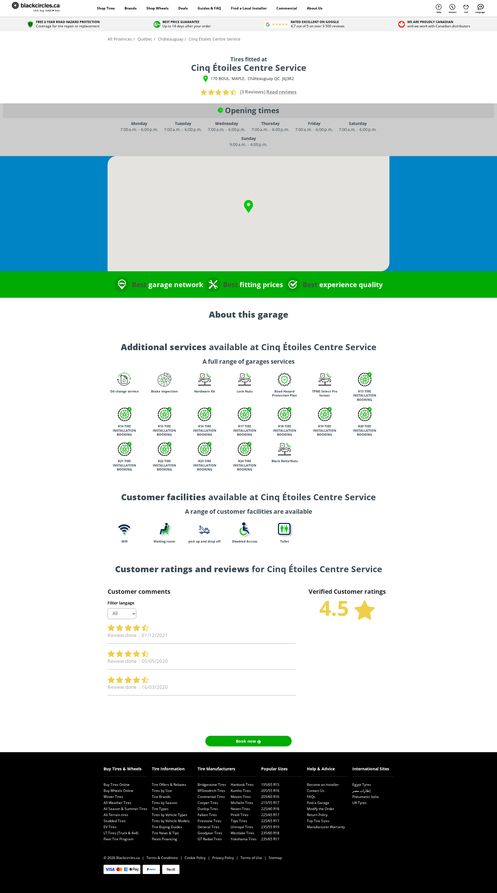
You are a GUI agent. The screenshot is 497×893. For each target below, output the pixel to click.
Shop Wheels (157, 8)
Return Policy (317, 814)
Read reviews (281, 92)
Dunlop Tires (208, 808)
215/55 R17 (270, 802)
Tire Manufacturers (216, 768)
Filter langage (121, 603)
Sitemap (275, 857)
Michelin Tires (242, 802)
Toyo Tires (239, 820)
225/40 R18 (270, 808)
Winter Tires (113, 796)
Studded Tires (115, 820)
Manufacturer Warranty (326, 826)
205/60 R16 (270, 796)
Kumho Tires (241, 790)
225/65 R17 (270, 820)
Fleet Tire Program (118, 839)
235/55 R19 (270, 826)
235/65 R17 (270, 839)
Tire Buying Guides (167, 826)
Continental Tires (211, 796)
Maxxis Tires (241, 796)
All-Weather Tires (117, 802)
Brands (131, 8)
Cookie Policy (195, 857)
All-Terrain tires (116, 814)
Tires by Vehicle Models (171, 820)
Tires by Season (164, 802)
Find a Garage (318, 802)
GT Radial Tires (210, 839)
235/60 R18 (270, 833)
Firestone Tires (209, 820)
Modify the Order (320, 808)
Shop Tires (106, 8)
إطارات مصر (361, 790)
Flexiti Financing (164, 839)
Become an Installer (323, 784)
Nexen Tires (240, 808)
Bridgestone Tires (212, 784)
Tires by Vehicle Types (169, 814)
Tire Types (160, 808)
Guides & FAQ (209, 8)
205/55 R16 (270, 790)
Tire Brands (161, 796)
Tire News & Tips (165, 833)
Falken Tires (207, 814)
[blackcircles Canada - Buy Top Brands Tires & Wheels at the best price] (41, 8)
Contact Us (315, 790)
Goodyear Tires (210, 833)
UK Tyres (359, 802)
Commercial (286, 8)
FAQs (311, 796)
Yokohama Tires (244, 839)
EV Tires (110, 826)
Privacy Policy (223, 857)
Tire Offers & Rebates (169, 784)
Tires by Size (162, 790)
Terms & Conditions (162, 857)
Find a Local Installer (249, 8)
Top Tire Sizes (318, 820)
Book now (246, 741)
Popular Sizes (274, 768)
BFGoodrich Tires (211, 790)
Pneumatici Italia (365, 796)
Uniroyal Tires (242, 826)
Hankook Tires (242, 784)
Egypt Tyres (361, 784)
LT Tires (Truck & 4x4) (121, 833)
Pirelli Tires (239, 814)
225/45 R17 (270, 814)
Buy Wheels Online (118, 790)
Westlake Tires (242, 833)
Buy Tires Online (117, 784)
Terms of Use (251, 857)
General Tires (208, 826)
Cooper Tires (208, 802)
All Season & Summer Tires (125, 808)
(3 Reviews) (252, 92)
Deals (183, 8)
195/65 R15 (270, 784)
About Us (314, 8)
